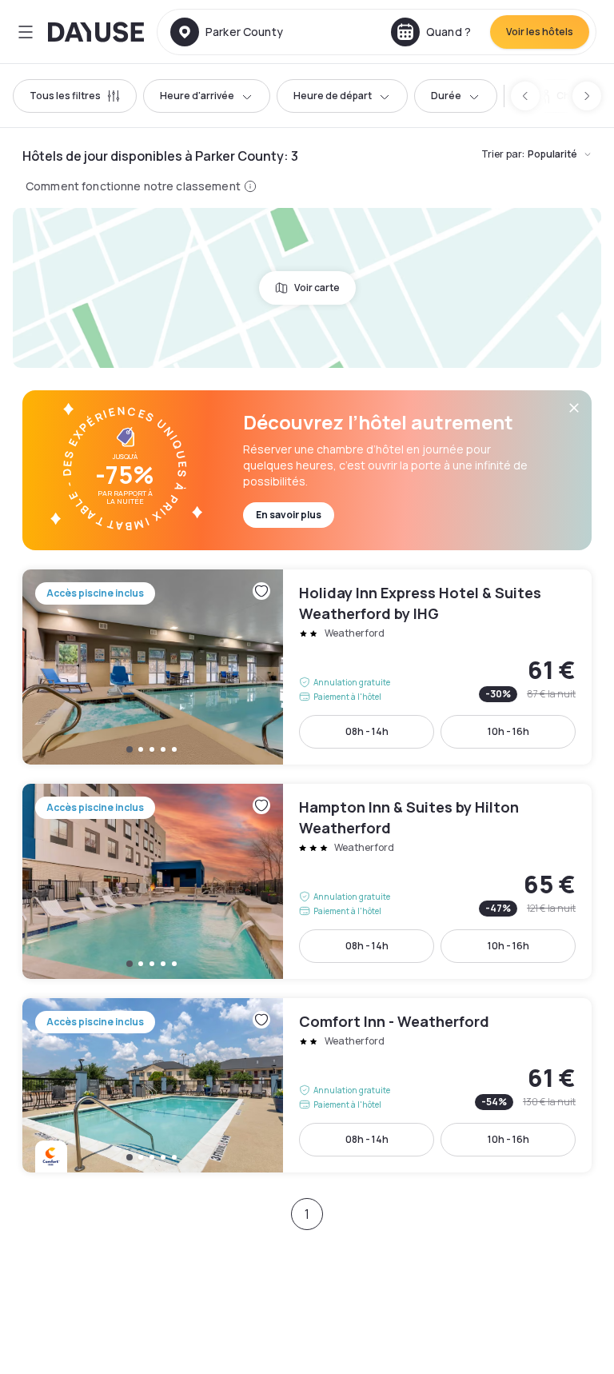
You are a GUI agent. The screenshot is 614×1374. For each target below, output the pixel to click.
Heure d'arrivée (197, 95)
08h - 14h (367, 731)
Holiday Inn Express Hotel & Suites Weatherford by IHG (307, 667)
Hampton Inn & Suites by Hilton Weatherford (307, 881)
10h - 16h (508, 731)
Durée (446, 95)
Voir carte (317, 287)
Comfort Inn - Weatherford (307, 1085)
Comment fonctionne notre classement (133, 186)
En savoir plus (288, 514)
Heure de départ (332, 95)
